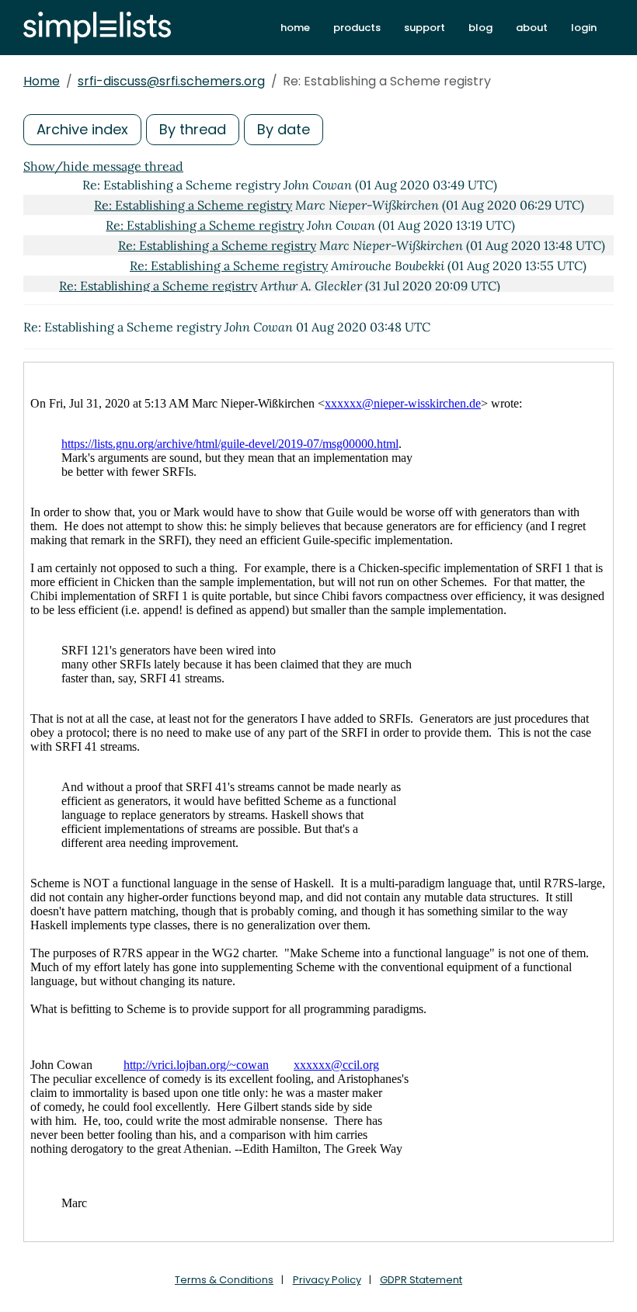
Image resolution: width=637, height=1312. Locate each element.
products (357, 27)
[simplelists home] (97, 27)
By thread (192, 129)
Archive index (82, 129)
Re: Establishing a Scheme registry (193, 205)
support (424, 27)
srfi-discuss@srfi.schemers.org (171, 81)
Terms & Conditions (224, 1279)
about (532, 27)
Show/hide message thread (103, 166)
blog (480, 27)
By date (283, 129)
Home (41, 81)
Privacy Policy (327, 1279)
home (295, 27)
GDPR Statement (421, 1279)
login (584, 27)
